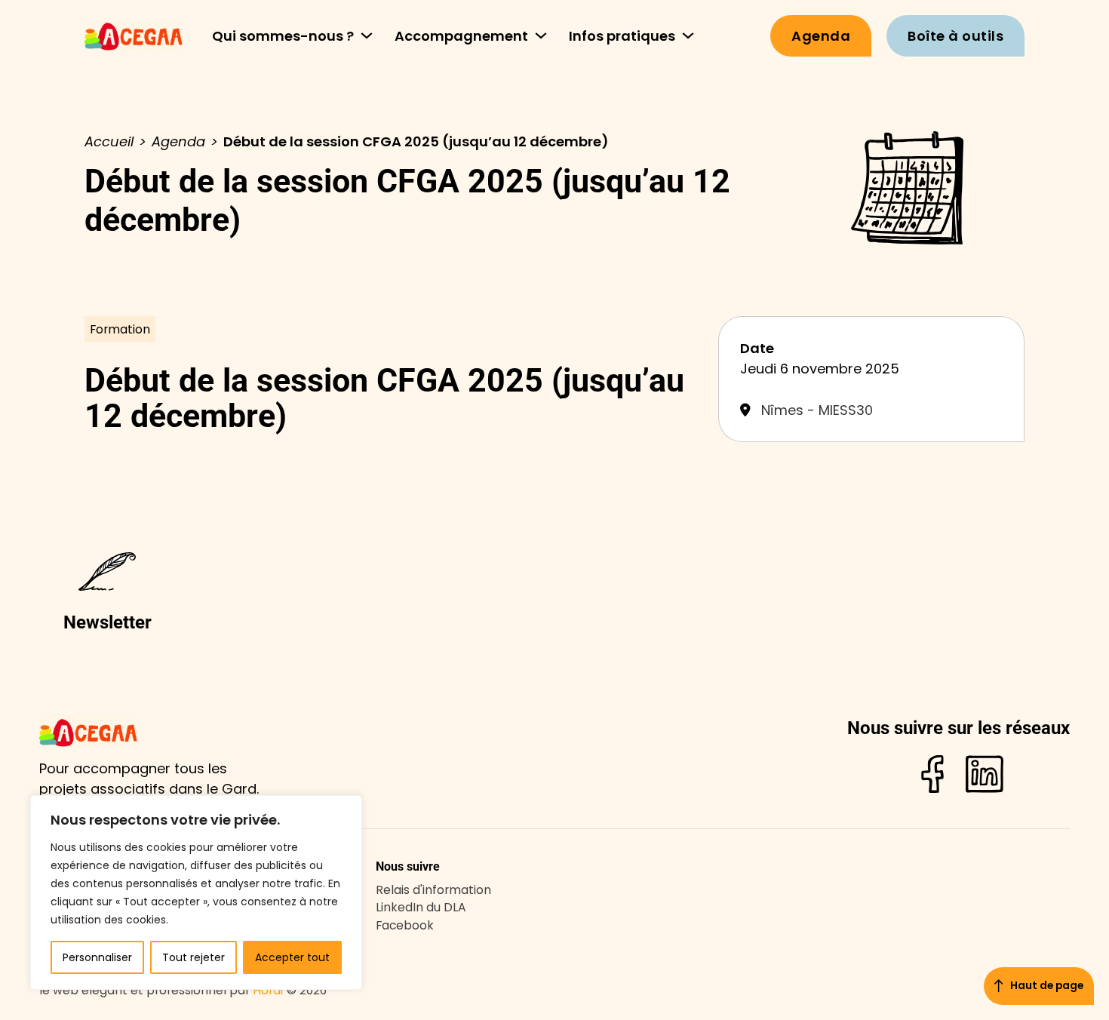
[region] (196, 892)
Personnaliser (97, 957)
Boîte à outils (955, 35)
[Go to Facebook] (932, 776)
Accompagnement (461, 35)
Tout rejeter (193, 957)
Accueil (109, 141)
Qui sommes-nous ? (283, 35)
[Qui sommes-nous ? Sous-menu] (366, 35)
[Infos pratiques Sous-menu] (688, 35)
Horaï (268, 990)
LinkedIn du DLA (421, 907)
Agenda (820, 35)
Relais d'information (433, 890)
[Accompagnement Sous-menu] (541, 35)
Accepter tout (292, 957)
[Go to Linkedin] (984, 776)
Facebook (405, 925)
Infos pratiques (622, 35)
